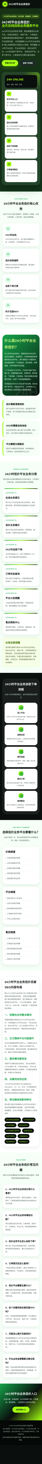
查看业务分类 (10, 63)
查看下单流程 (28, 63)
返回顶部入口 (21, 1410)
